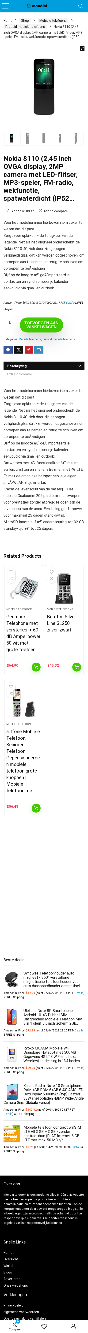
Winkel (8, 1266)
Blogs (8, 1272)
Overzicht (11, 1259)
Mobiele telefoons (53, 20)
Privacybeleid (13, 1305)
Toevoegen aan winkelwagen (41, 325)
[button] (82, 48)
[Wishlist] (44, 1327)
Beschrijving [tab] (17, 366)
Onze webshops (16, 1285)
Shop (25, 20)
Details (70, 302)
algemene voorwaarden (21, 1312)
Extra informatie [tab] (19, 374)
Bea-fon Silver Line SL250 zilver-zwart (61, 623)
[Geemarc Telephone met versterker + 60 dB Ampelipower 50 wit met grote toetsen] (23, 588)
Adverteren (12, 1279)
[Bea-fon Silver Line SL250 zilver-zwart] (64, 588)
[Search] (80, 6)
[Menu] (5, 6)
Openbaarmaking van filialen (25, 1318)
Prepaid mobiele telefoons (25, 27)
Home (8, 20)
